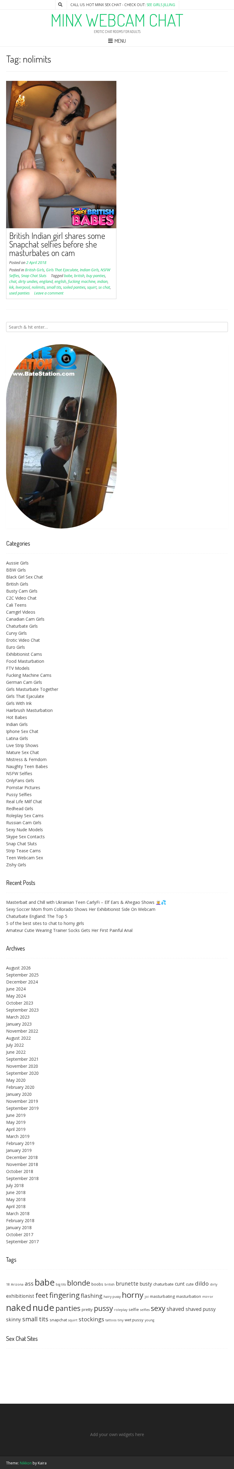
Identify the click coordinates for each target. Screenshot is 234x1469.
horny (133, 1294)
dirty (213, 1284)
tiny (120, 1320)
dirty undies (27, 281)
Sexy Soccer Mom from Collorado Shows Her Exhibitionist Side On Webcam (80, 909)
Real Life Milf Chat (24, 801)
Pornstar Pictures (23, 787)
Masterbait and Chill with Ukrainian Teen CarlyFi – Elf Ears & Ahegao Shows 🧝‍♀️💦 (86, 902)
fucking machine (81, 281)
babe (68, 275)
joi (147, 1296)
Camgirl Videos (20, 612)
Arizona (17, 1284)
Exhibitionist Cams (24, 654)
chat (12, 281)
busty (146, 1283)
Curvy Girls (16, 633)
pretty (87, 1309)
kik (11, 287)
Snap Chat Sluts (33, 275)
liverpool (23, 287)
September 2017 (22, 1241)
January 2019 (19, 1150)
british (79, 275)
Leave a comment (48, 293)
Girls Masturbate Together (32, 689)
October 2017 (19, 1234)
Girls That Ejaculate (62, 270)
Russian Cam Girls (23, 822)
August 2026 (18, 968)
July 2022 (15, 1045)
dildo (202, 1283)
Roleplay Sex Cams (25, 815)
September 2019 (22, 1108)
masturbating (162, 1296)
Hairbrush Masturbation (29, 710)
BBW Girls (16, 570)
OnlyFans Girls (20, 780)
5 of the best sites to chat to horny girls (45, 923)
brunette (127, 1283)
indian (102, 281)
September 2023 (22, 1010)
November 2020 (22, 1066)
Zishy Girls (16, 865)
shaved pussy (201, 1309)
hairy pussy (112, 1296)
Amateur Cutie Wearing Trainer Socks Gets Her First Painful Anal (69, 930)
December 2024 (22, 982)
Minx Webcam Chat (117, 19)
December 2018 (22, 1157)
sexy (158, 1308)
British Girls (34, 270)
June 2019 (16, 1115)
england (46, 281)
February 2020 (20, 1087)
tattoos (110, 1320)
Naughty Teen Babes (27, 766)
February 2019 (20, 1143)
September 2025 (22, 975)
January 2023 (19, 1024)
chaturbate (163, 1284)
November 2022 (22, 1031)
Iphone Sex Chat (22, 731)
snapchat (58, 1320)
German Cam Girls (24, 682)
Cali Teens (16, 605)
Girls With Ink (19, 703)
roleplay (120, 1310)
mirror (207, 1296)
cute (190, 1284)
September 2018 (22, 1178)
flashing (91, 1295)
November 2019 (22, 1101)
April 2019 (16, 1129)
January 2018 (19, 1227)
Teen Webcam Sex (24, 858)
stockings (91, 1319)
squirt (92, 287)
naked (18, 1307)
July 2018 (15, 1185)
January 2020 (19, 1094)
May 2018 (16, 1199)
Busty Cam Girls (21, 591)
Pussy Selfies (19, 794)
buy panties (95, 275)
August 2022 (18, 1038)
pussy (103, 1308)
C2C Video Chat (21, 598)
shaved (175, 1308)
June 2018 (16, 1192)
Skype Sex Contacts (25, 836)
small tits (54, 287)
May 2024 (16, 996)
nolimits (38, 287)
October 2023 (19, 1003)
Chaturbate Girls (22, 626)
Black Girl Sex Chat (24, 577)
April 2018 (16, 1206)
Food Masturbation (25, 661)
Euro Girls (15, 647)
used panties (19, 293)
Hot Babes (16, 717)
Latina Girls (17, 738)
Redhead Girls (19, 808)
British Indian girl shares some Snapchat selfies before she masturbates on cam (57, 244)
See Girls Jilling (161, 4)
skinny (13, 1319)
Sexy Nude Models (24, 829)
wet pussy (134, 1320)
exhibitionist (20, 1296)
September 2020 (22, 1073)
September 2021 (22, 1059)
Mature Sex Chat (22, 752)
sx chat (104, 287)
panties (67, 1308)
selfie (134, 1309)
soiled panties (74, 287)
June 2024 (16, 989)
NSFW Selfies (19, 773)
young (149, 1320)
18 (8, 1284)
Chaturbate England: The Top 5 (36, 916)
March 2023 (18, 1017)
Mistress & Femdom (26, 759)
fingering (64, 1295)
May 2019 (16, 1122)
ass (29, 1283)
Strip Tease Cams (23, 851)
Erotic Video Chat (23, 640)
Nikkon (26, 1463)
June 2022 (16, 1052)
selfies (145, 1310)
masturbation (188, 1296)
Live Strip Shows (22, 745)
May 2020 (16, 1080)
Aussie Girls (17, 563)
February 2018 (20, 1220)
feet (41, 1295)
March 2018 (18, 1213)
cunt (180, 1283)
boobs (97, 1284)
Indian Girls (89, 270)
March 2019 (18, 1136)
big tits (61, 1284)
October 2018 (19, 1171)
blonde (78, 1283)
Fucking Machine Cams (28, 675)
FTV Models (18, 668)
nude (43, 1307)
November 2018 (22, 1164)
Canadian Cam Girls (25, 619)
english (60, 281)
